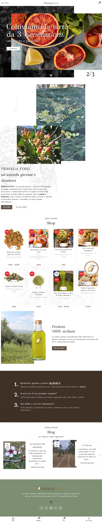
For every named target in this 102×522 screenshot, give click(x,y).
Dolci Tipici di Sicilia (88, 293)
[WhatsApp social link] (56, 508)
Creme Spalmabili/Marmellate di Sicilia (39, 257)
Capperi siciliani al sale (14, 286)
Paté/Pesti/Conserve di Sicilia (63, 255)
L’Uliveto (87, 445)
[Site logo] (51, 3)
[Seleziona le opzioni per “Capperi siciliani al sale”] (12, 281)
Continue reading (37, 467)
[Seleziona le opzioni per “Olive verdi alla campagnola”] (86, 243)
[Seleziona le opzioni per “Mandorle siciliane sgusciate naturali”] (12, 247)
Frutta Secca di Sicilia (14, 257)
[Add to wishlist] (15, 247)
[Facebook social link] (41, 508)
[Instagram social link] (46, 508)
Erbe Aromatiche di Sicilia (38, 297)
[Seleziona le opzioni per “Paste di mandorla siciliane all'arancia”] (86, 283)
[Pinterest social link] (51, 508)
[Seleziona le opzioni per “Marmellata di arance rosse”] (37, 245)
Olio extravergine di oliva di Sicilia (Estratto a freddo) (63, 295)
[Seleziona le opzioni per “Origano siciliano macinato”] (37, 287)
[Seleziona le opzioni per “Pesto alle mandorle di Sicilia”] (61, 245)
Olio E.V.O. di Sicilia (63, 298)
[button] (51, 502)
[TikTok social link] (61, 508)
